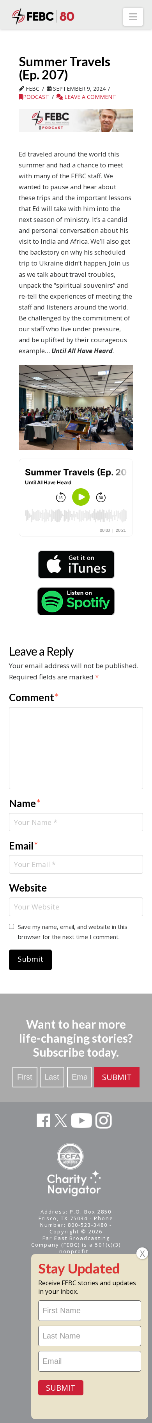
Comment (34, 697)
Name (25, 803)
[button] (133, 17)
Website (28, 888)
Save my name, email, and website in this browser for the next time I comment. (72, 932)
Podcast (36, 96)
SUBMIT (117, 1077)
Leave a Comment (89, 96)
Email (23, 845)
